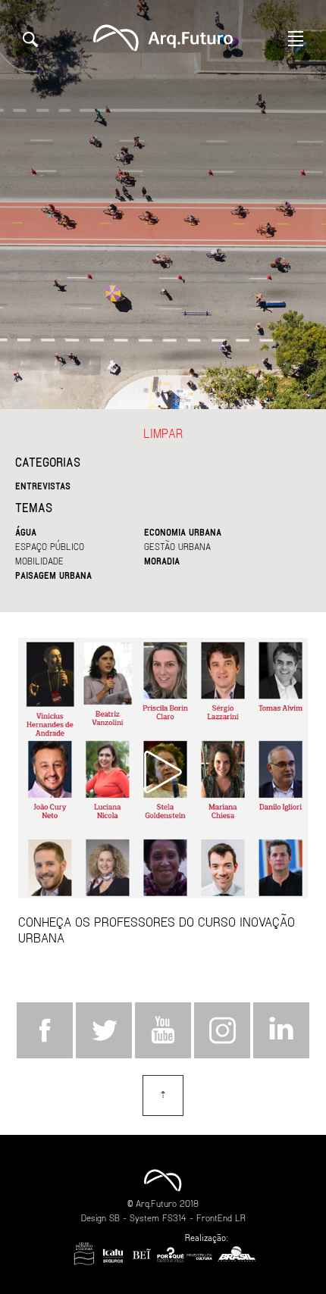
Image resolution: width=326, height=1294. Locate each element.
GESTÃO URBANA (177, 546)
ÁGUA (25, 532)
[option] (163, 204)
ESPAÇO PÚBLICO (49, 546)
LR (240, 1217)
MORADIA (162, 560)
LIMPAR (163, 433)
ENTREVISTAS (43, 485)
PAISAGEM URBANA (53, 575)
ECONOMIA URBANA (182, 532)
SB (114, 1217)
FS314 (174, 1217)
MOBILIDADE (39, 560)
